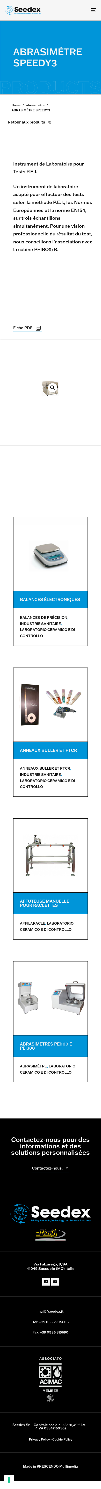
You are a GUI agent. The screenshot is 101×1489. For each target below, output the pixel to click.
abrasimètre (35, 105)
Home (16, 105)
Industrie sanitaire (40, 623)
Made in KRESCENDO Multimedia (50, 1466)
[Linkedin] (46, 1282)
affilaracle (32, 923)
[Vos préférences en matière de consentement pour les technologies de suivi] (9, 1480)
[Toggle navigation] (81, 10)
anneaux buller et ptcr (45, 768)
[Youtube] (55, 1282)
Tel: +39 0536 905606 (50, 1322)
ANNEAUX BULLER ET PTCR (48, 750)
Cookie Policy (62, 1439)
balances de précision (43, 617)
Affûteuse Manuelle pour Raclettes (44, 903)
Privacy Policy (39, 1439)
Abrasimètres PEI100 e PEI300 (46, 1046)
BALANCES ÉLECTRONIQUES (50, 599)
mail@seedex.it (50, 1311)
